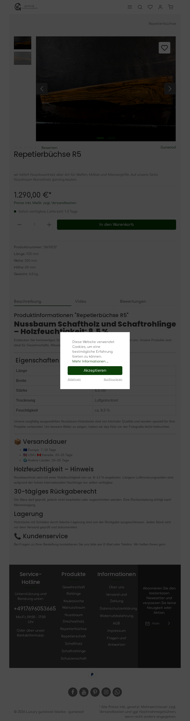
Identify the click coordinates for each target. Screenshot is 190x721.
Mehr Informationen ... (90, 361)
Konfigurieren (113, 379)
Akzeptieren (95, 370)
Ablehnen (74, 379)
